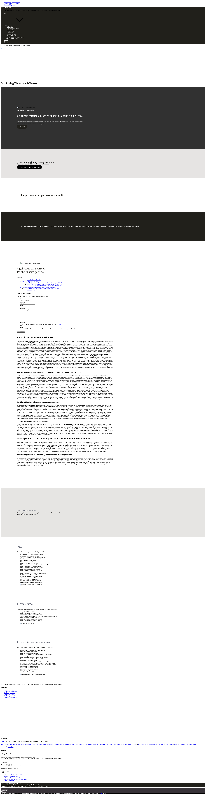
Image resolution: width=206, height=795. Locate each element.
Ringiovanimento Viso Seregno (12, 776)
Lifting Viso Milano (6, 7)
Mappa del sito (31, 785)
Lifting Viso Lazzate (9, 780)
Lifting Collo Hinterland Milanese (55, 744)
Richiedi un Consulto (34, 280)
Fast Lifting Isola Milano (10, 696)
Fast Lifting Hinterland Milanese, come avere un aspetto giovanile (41, 288)
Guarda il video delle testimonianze (29, 167)
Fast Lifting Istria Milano (10, 697)
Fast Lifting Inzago (9, 694)
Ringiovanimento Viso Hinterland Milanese (185, 744)
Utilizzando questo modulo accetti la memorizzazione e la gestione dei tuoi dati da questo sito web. (50, 329)
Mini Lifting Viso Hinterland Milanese (147, 744)
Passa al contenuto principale (11, 3)
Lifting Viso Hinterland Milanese (129, 744)
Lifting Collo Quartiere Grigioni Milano (14, 775)
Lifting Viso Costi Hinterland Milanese (110, 744)
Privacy (22, 322)
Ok (104, 793)
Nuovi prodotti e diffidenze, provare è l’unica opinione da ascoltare (38, 287)
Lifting (2, 741)
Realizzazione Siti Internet (7, 786)
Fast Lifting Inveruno (9, 693)
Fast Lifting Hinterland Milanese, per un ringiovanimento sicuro (44, 284)
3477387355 (9, 764)
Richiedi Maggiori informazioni (13, 765)
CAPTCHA (23, 325)
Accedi (37, 785)
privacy (59, 324)
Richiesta (23, 308)
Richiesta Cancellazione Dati (19, 785)
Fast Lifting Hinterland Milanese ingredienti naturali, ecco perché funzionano (44, 282)
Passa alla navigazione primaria (12, 2)
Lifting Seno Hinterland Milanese (91, 744)
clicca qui (15, 768)
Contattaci (22, 126)
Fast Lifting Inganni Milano (11, 691)
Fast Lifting (11, 747)
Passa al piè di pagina (9, 5)
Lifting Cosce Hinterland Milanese (73, 744)
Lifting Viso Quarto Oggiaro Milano (13, 777)
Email (22, 305)
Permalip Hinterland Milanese (165, 744)
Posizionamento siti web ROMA (23, 786)
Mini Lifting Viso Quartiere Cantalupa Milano (15, 779)
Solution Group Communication (41, 786)
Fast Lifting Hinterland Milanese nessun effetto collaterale (46, 285)
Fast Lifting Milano (9, 690)
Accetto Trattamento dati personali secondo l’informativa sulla (43, 324)
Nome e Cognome (25, 299)
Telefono (22, 302)
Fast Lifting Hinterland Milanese (29, 281)
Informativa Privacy (6, 785)
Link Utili (31, 290)
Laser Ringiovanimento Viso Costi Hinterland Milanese (32, 744)
